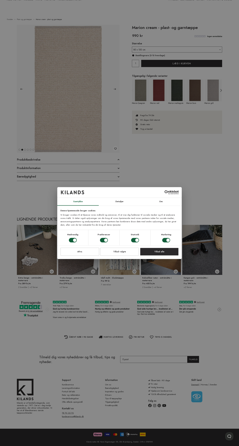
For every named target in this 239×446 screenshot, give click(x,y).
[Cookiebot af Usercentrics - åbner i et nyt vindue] (166, 192)
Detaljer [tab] (119, 201)
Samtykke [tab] (78, 201)
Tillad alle (159, 251)
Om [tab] (161, 201)
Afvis (79, 251)
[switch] (104, 240)
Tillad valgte (119, 251)
